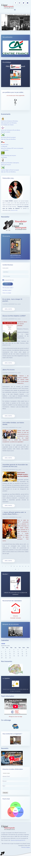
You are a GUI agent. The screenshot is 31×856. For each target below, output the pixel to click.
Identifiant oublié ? (7, 290)
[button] (15, 10)
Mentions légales (25, 847)
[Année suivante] (3, 643)
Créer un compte (7, 293)
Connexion (8, 283)
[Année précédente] (1, 643)
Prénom (5, 781)
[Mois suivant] (4, 643)
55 (15, 569)
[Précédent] (2, 566)
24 (28, 566)
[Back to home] (7, 6)
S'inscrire (15, 616)
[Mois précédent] (2, 643)
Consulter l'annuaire (15, 618)
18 (11, 566)
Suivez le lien (14, 210)
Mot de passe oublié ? (8, 287)
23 (25, 566)
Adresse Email (6, 776)
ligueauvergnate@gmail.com (18, 840)
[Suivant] (18, 569)
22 (22, 566)
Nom (4, 786)
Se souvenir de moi (9, 280)
